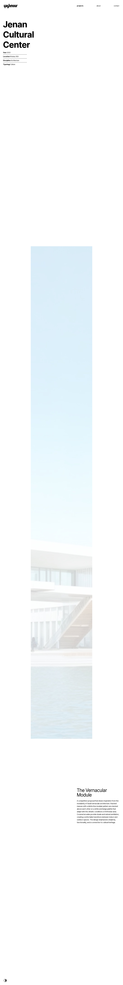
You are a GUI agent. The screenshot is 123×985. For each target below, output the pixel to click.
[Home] (7, 6)
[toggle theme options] (5, 980)
